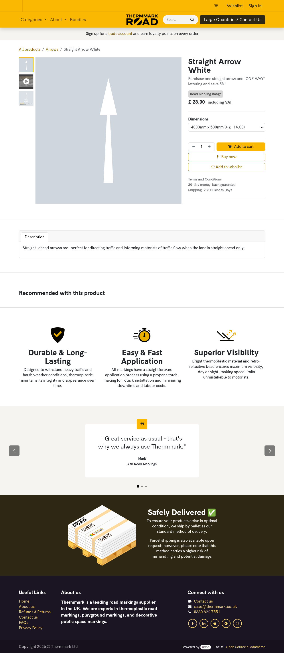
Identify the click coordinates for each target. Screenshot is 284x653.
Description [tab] (35, 237)
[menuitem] (33, 19)
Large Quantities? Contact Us (232, 19)
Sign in (255, 6)
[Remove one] (192, 147)
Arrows (52, 49)
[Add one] (210, 147)
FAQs (23, 623)
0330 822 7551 (207, 612)
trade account (120, 34)
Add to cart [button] (243, 146)
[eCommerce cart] (218, 6)
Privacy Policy (30, 628)
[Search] (192, 19)
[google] (226, 623)
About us (27, 607)
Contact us (28, 617)
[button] (42, 130)
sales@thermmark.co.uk (215, 607)
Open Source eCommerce (245, 647)
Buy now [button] (228, 157)
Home (24, 601)
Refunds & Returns (35, 612)
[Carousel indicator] (138, 486)
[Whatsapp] (237, 623)
